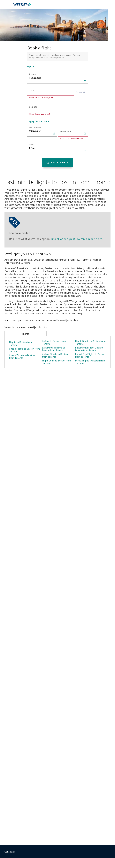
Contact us (10, 851)
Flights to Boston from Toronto (20, 343)
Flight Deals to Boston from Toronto (56, 362)
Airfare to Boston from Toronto (54, 342)
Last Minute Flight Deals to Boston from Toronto (89, 349)
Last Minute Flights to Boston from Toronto (53, 349)
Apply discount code (39, 121)
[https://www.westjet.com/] (22, 6)
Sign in (30, 66)
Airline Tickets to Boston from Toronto (55, 355)
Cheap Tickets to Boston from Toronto (22, 356)
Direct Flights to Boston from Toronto (90, 362)
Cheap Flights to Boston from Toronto (24, 350)
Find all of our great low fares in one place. (77, 239)
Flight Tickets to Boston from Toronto (90, 342)
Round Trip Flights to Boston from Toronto (90, 355)
